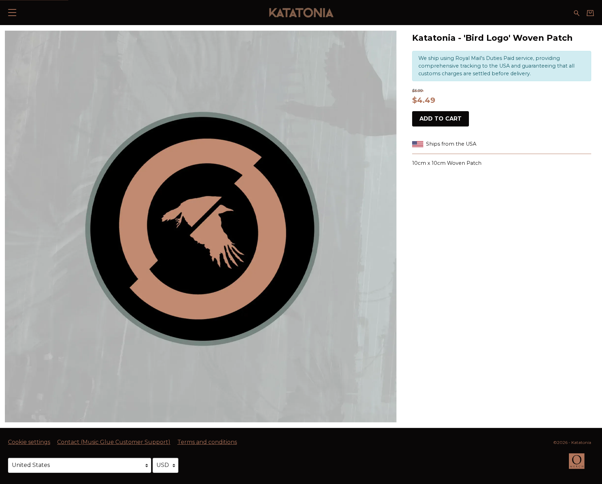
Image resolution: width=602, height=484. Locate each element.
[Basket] (590, 13)
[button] (12, 12)
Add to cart (440, 118)
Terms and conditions (207, 442)
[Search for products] (577, 12)
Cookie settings (29, 442)
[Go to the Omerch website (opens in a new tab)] (580, 464)
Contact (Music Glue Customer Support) (113, 442)
